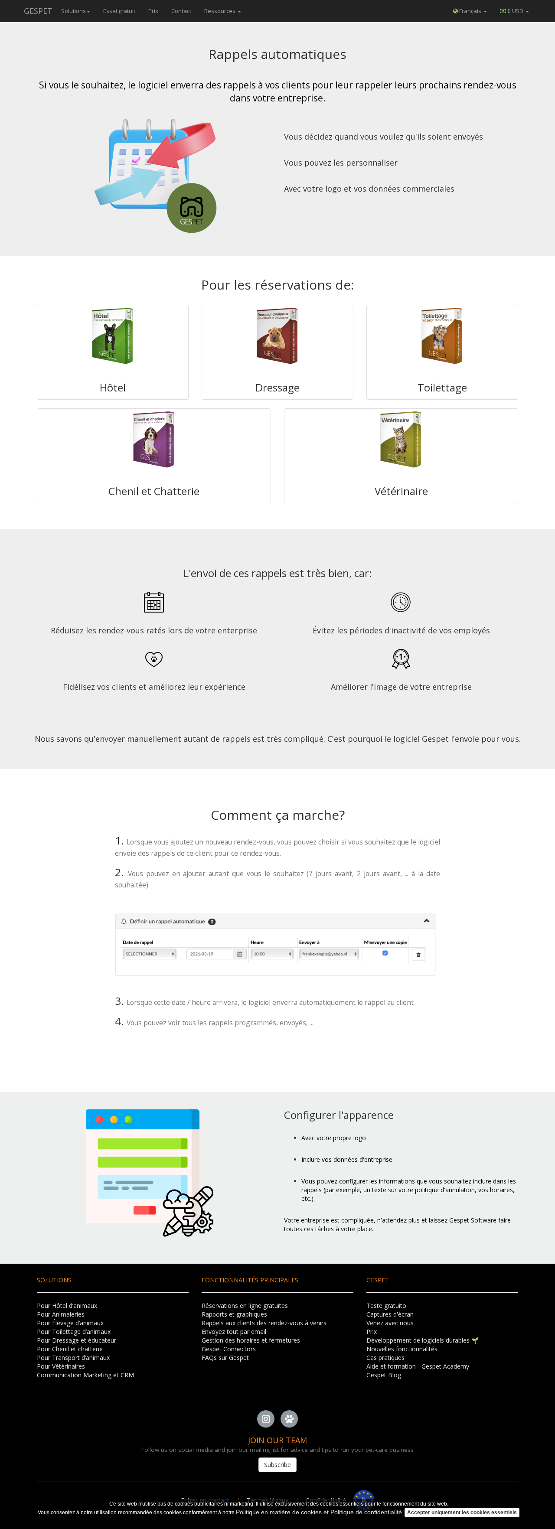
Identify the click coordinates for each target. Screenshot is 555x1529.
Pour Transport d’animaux (73, 1357)
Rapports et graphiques (234, 1314)
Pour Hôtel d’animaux (67, 1305)
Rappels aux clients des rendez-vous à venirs (264, 1323)
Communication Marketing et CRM (85, 1375)
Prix (153, 11)
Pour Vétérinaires (61, 1366)
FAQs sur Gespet (225, 1357)
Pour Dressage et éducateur (76, 1340)
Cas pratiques (385, 1357)
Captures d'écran (390, 1314)
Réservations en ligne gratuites (245, 1305)
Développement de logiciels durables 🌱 (422, 1340)
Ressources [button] (220, 11)
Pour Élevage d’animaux (70, 1323)
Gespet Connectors (229, 1349)
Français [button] (470, 11)
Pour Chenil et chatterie (70, 1349)
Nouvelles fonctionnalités (401, 1349)
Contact (181, 11)
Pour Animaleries (61, 1314)
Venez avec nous (390, 1323)
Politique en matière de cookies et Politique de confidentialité (319, 1512)
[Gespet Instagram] (265, 1419)
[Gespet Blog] (289, 1419)
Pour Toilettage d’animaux (74, 1331)
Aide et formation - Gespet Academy (417, 1366)
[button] (514, 11)
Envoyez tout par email (234, 1331)
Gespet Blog (383, 1375)
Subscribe (277, 1465)
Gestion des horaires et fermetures (251, 1340)
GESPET (38, 11)
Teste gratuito (386, 1305)
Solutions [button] (73, 11)
